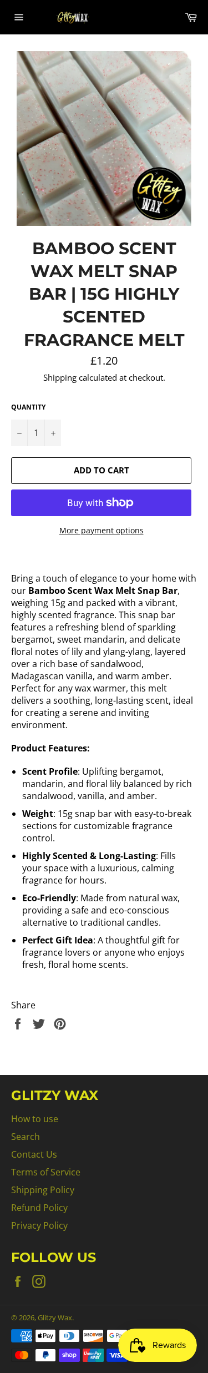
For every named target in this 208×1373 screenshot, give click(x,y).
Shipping (60, 377)
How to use (34, 1119)
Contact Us (34, 1154)
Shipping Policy (42, 1190)
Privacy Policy (39, 1225)
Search (25, 1136)
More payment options (101, 530)
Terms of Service (45, 1172)
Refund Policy (39, 1208)
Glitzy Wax (55, 1317)
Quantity (28, 407)
